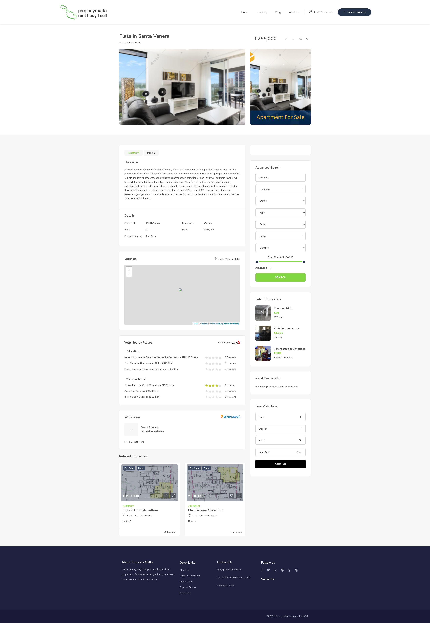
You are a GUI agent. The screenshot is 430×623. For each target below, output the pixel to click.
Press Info (185, 593)
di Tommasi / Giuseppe (136, 396)
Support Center (188, 587)
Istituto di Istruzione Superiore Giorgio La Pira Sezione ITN (155, 357)
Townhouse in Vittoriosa (290, 349)
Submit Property (356, 12)
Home (244, 12)
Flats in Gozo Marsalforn (140, 510)
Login (317, 12)
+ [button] (129, 269)
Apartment (133, 152)
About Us (185, 570)
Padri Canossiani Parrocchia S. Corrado (145, 369)
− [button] (129, 274)
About (293, 12)
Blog (278, 12)
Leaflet (195, 323)
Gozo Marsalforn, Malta (138, 515)
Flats (140, 468)
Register (328, 12)
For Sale (151, 236)
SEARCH (280, 277)
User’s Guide (186, 581)
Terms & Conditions (190, 575)
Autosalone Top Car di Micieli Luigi (142, 385)
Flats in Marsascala (286, 328)
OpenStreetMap (216, 323)
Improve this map (231, 323)
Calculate (280, 463)
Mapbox (204, 323)
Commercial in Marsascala (283, 310)
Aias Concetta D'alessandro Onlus (142, 363)
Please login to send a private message (276, 386)
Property (262, 12)
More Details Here (134, 441)
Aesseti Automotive (134, 391)
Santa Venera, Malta (130, 42)
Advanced (261, 267)
